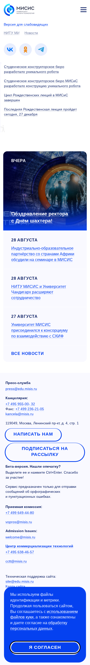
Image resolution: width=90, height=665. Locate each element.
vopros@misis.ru (19, 522)
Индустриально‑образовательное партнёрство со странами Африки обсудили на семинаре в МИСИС (42, 254)
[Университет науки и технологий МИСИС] (19, 9)
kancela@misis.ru (20, 414)
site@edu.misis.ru (20, 581)
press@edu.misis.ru (21, 389)
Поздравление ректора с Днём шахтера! (39, 217)
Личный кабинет (71, 9)
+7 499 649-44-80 (20, 513)
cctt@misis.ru (16, 561)
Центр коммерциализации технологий (39, 546)
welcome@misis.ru (20, 537)
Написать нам (33, 434)
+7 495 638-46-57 (20, 552)
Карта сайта (15, 586)
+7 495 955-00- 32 (20, 404)
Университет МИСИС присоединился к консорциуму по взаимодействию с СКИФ (39, 330)
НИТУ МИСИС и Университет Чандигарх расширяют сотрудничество (38, 292)
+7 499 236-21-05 (30, 409)
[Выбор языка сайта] (60, 8)
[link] (10, 49)
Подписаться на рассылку (45, 451)
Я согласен (45, 647)
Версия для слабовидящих (26, 24)
